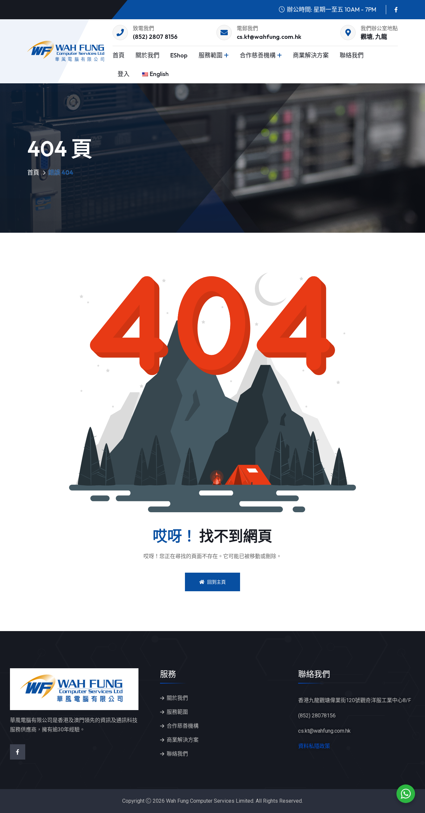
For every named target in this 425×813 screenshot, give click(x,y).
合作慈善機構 (258, 55)
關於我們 (147, 55)
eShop (179, 55)
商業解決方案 (311, 55)
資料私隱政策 (314, 746)
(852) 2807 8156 (155, 37)
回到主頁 (216, 582)
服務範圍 (210, 55)
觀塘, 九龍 (374, 37)
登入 (123, 74)
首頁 (119, 55)
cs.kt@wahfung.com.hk (269, 37)
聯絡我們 (352, 55)
